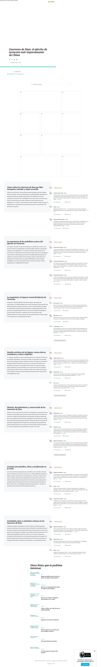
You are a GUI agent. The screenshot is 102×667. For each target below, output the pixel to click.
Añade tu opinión (57, 187)
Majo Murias (58, 315)
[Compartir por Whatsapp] (16, 59)
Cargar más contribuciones (59, 340)
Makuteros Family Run (60, 440)
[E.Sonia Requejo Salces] (9, 71)
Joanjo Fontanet (59, 358)
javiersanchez (58, 303)
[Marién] (10, 71)
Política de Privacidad (40, 660)
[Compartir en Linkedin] (14, 59)
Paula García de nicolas (60, 193)
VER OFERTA (85, 664)
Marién (57, 206)
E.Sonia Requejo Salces (60, 275)
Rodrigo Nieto (58, 413)
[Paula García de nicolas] (13, 71)
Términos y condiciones (51, 660)
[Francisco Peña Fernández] (11, 71)
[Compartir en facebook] (9, 59)
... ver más (58, 199)
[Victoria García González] (8, 71)
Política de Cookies (62, 660)
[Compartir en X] (12, 59)
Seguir (65, 193)
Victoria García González (60, 261)
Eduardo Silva (58, 539)
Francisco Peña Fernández (61, 219)
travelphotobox (58, 326)
